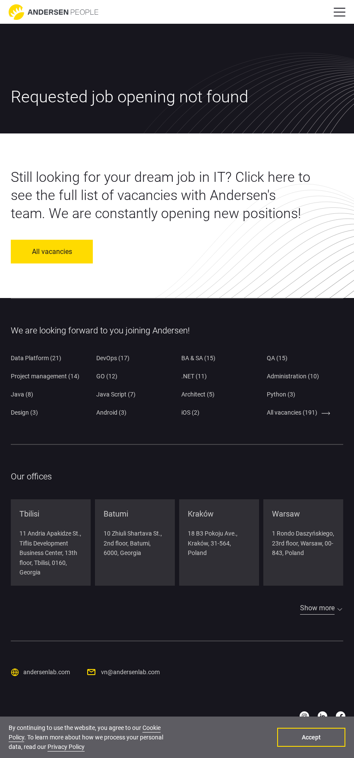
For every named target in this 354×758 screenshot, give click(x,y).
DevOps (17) (113, 358)
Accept (311, 737)
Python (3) (281, 394)
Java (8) (22, 394)
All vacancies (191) (292, 412)
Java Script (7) (116, 394)
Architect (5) (198, 394)
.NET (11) (194, 376)
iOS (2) (190, 412)
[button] (339, 12)
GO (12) (106, 376)
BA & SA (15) (198, 358)
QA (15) (277, 358)
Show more (317, 608)
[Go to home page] (53, 12)
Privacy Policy (66, 746)
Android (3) (111, 412)
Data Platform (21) (36, 358)
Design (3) (24, 412)
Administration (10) (293, 376)
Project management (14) (45, 376)
